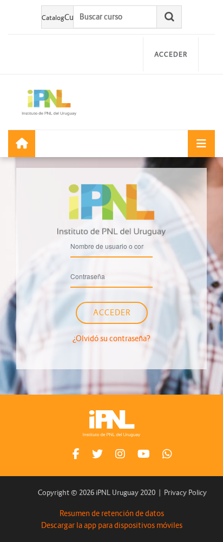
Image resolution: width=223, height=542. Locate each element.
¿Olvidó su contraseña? (111, 338)
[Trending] (21, 143)
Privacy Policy (185, 492)
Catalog (53, 17)
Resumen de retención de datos (112, 513)
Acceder (170, 54)
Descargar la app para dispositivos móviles (111, 525)
